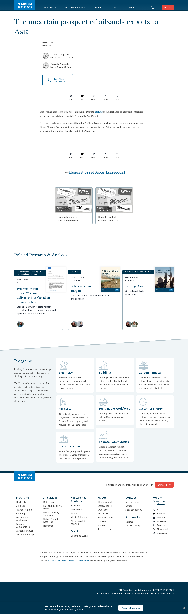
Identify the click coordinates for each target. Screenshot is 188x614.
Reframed (48, 525)
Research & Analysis (75, 7)
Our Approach (105, 502)
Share (94, 99)
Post (71, 99)
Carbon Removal (24, 530)
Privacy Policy (76, 609)
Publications (77, 509)
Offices (128, 505)
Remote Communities (23, 525)
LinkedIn (161, 517)
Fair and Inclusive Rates (52, 507)
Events (98, 7)
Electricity (21, 502)
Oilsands (99, 171)
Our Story (103, 509)
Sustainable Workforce (22, 519)
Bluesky (161, 513)
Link (117, 99)
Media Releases (79, 517)
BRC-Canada (49, 502)
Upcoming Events (79, 535)
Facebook (162, 525)
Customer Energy (25, 534)
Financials (103, 513)
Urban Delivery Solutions (51, 514)
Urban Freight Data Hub (50, 520)
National (89, 171)
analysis (99, 111)
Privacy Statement (164, 593)
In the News (104, 529)
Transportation (24, 509)
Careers (102, 521)
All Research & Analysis (78, 522)
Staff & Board (105, 505)
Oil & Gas (20, 505)
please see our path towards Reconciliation (68, 560)
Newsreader (163, 529)
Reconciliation (105, 517)
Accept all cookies (131, 607)
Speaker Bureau (133, 509)
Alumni (101, 525)
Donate (168, 7)
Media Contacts (133, 502)
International (76, 171)
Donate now (164, 484)
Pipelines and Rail (115, 171)
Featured (75, 505)
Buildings (21, 513)
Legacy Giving (132, 525)
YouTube (161, 521)
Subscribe (162, 533)
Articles (74, 513)
